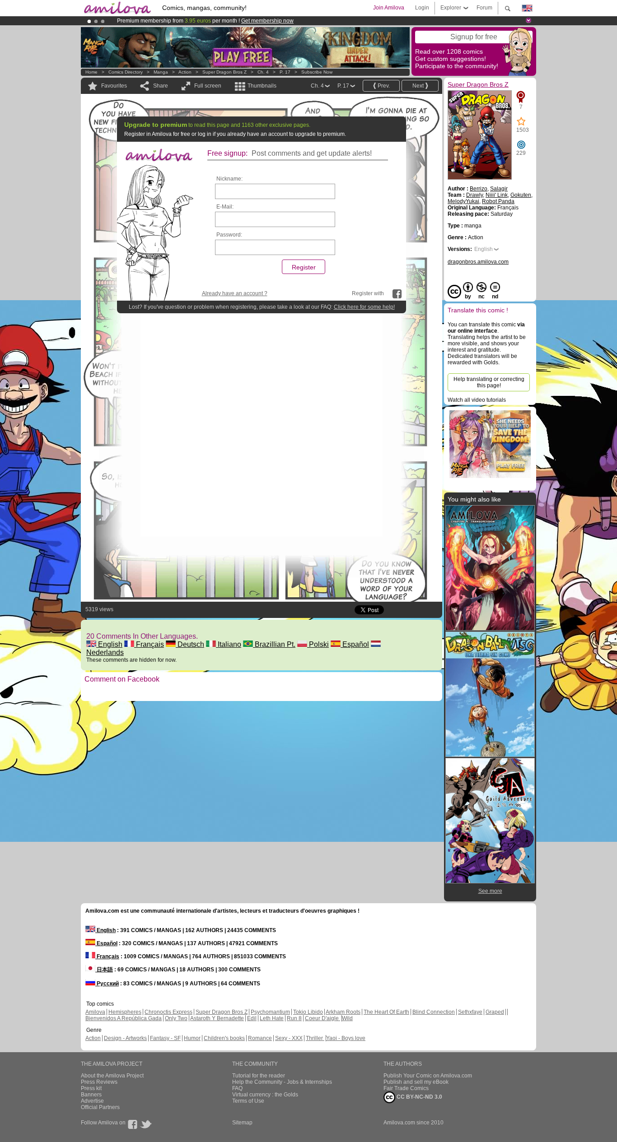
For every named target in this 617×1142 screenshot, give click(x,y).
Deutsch (190, 644)
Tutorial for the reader (258, 1075)
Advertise (92, 1101)
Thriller (315, 1038)
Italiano (228, 644)
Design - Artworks (125, 1038)
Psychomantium (270, 1012)
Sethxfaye (470, 1012)
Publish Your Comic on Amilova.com (427, 1075)
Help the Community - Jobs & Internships (282, 1082)
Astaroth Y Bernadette (217, 1018)
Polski (318, 644)
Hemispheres (124, 1012)
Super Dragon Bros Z (224, 72)
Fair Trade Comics (406, 1088)
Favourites (114, 86)
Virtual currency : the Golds (265, 1094)
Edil (252, 1018)
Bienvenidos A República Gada (123, 1018)
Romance (260, 1038)
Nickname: (229, 179)
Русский (107, 983)
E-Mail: (225, 207)
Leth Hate (272, 1018)
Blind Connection (433, 1012)
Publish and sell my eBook (416, 1082)
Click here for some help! (364, 307)
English (109, 644)
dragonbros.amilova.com (478, 262)
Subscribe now (316, 72)
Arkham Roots (343, 1012)
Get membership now (267, 21)
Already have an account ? (234, 293)
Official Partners (100, 1107)
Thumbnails (262, 86)
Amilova (95, 1012)
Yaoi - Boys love (345, 1038)
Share (160, 86)
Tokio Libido (308, 1012)
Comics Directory (125, 72)
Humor (192, 1038)
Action (185, 72)
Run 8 (294, 1018)
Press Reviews (99, 1082)
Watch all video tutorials (477, 400)
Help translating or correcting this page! (488, 382)
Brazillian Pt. (274, 644)
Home (91, 72)
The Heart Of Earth (386, 1012)
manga (161, 72)
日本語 (104, 969)
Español (355, 644)
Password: (229, 235)
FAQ (237, 1088)
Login (422, 8)
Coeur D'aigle (322, 1018)
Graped (495, 1012)
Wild (347, 1018)
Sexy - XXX (289, 1038)
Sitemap (242, 1122)
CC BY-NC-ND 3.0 (418, 1097)
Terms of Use (248, 1101)
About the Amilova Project (112, 1075)
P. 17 (285, 72)
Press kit (91, 1088)
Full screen (207, 86)
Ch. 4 (263, 72)
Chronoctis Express (168, 1012)
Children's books (224, 1038)
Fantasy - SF (165, 1038)
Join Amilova (388, 8)
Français (149, 644)
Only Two (176, 1018)
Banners (91, 1094)
